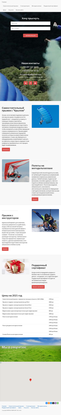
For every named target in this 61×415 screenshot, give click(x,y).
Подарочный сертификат (51, 6)
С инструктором (24, 6)
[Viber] (55, 403)
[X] (53, 403)
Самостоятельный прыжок (10, 6)
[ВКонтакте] (46, 403)
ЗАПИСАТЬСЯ (30, 35)
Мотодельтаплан (36, 6)
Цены (4, 10)
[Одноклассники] (49, 403)
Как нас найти (19, 10)
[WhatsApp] (58, 403)
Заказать (35, 199)
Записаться (6, 149)
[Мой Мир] (51, 403)
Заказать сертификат (38, 286)
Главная (4, 2)
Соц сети (11, 10)
